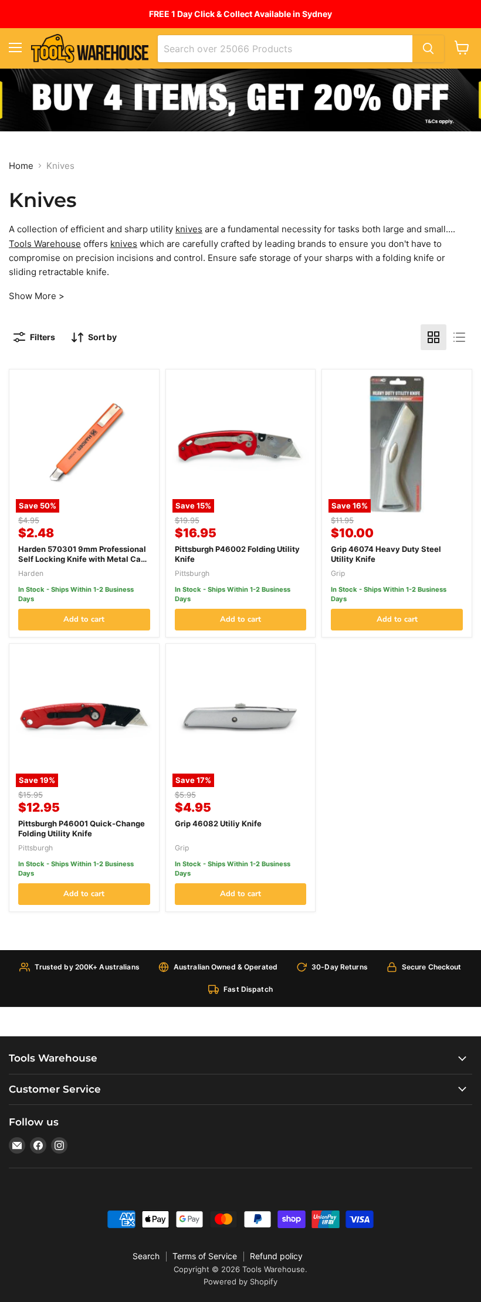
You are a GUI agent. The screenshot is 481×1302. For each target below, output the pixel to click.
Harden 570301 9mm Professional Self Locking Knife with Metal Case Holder (84, 559)
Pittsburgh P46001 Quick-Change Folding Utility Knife (81, 828)
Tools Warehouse (45, 243)
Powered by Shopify (240, 1281)
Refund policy (276, 1256)
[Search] (428, 48)
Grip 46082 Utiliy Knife (218, 823)
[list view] (459, 337)
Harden (30, 573)
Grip (338, 573)
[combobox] (285, 48)
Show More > (37, 295)
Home (21, 166)
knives (188, 229)
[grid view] (433, 337)
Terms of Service (204, 1256)
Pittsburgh (192, 573)
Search (146, 1256)
